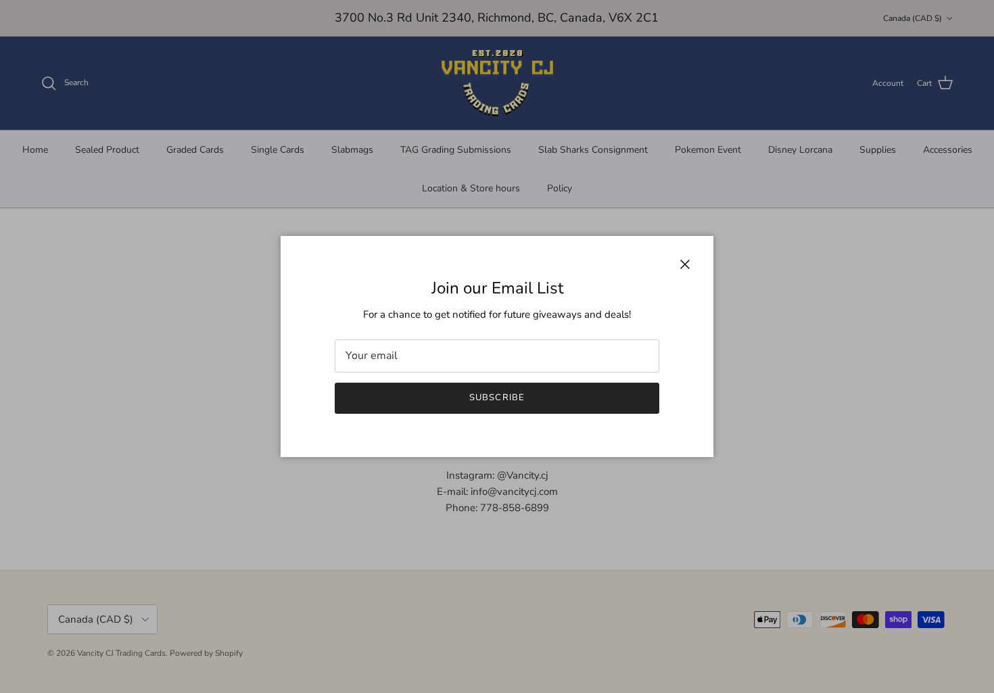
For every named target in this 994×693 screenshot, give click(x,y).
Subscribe (496, 397)
